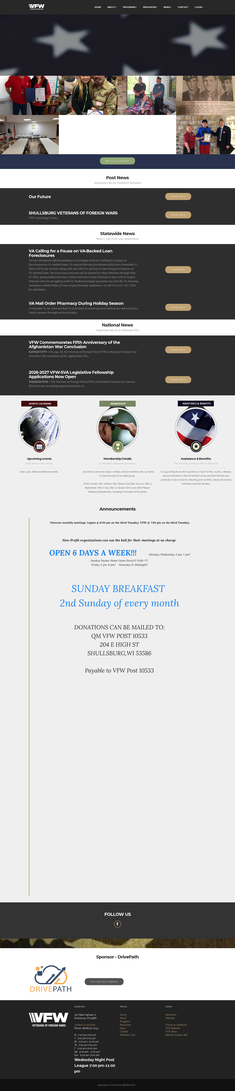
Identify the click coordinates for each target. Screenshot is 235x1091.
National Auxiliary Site (176, 1035)
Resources (125, 1025)
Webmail (170, 1018)
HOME (97, 7)
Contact (124, 1031)
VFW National (172, 1028)
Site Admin (170, 1014)
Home (123, 1014)
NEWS (167, 7)
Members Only (127, 1035)
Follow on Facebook (176, 1025)
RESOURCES (149, 7)
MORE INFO (178, 196)
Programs (125, 1021)
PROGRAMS (129, 7)
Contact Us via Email (84, 1025)
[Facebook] (117, 924)
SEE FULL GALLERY (117, 161)
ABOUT (111, 7)
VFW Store (171, 1031)
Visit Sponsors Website (104, 981)
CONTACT (183, 7)
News (123, 1028)
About (123, 1018)
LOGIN (198, 7)
